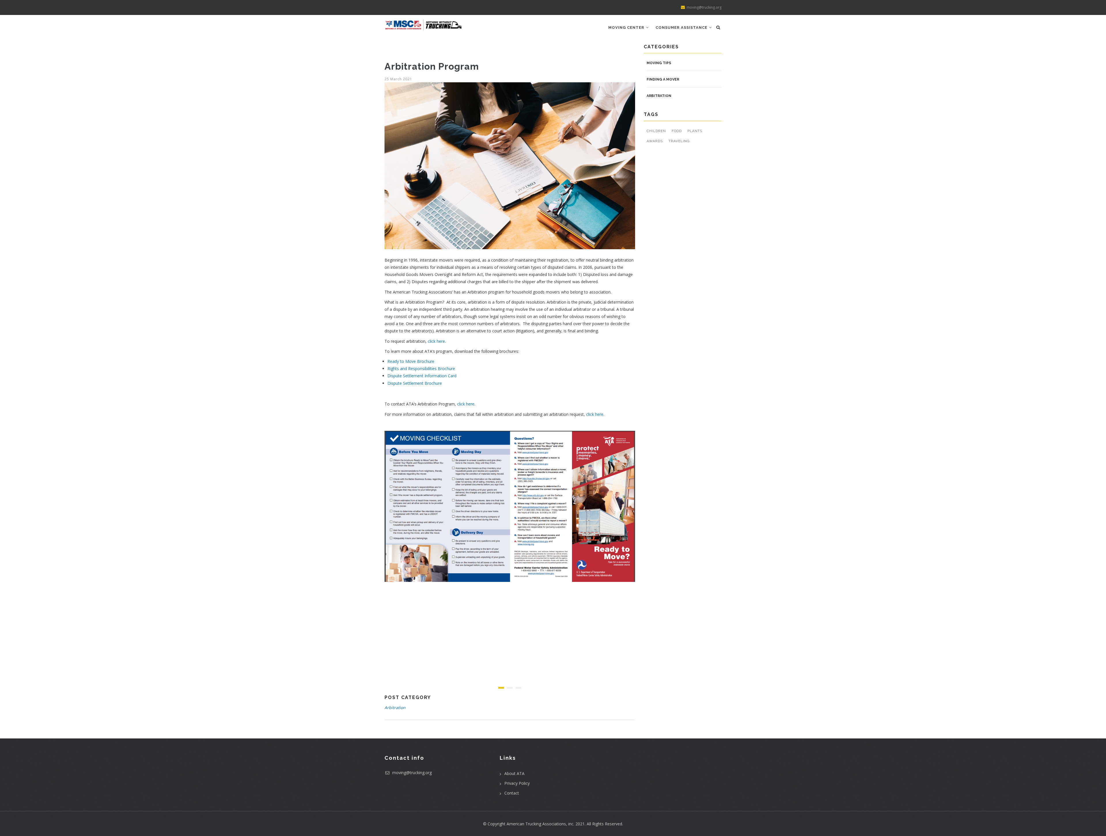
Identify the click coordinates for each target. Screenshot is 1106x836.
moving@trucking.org (411, 772)
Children (656, 131)
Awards (655, 141)
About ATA (514, 773)
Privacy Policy (517, 783)
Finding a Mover (663, 79)
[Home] (423, 23)
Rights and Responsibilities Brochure (421, 368)
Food (677, 131)
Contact (511, 793)
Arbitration (395, 707)
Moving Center (626, 27)
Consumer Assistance (682, 27)
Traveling (679, 141)
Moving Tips (659, 63)
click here (436, 341)
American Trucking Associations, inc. (540, 824)
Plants (695, 131)
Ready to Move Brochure (410, 361)
